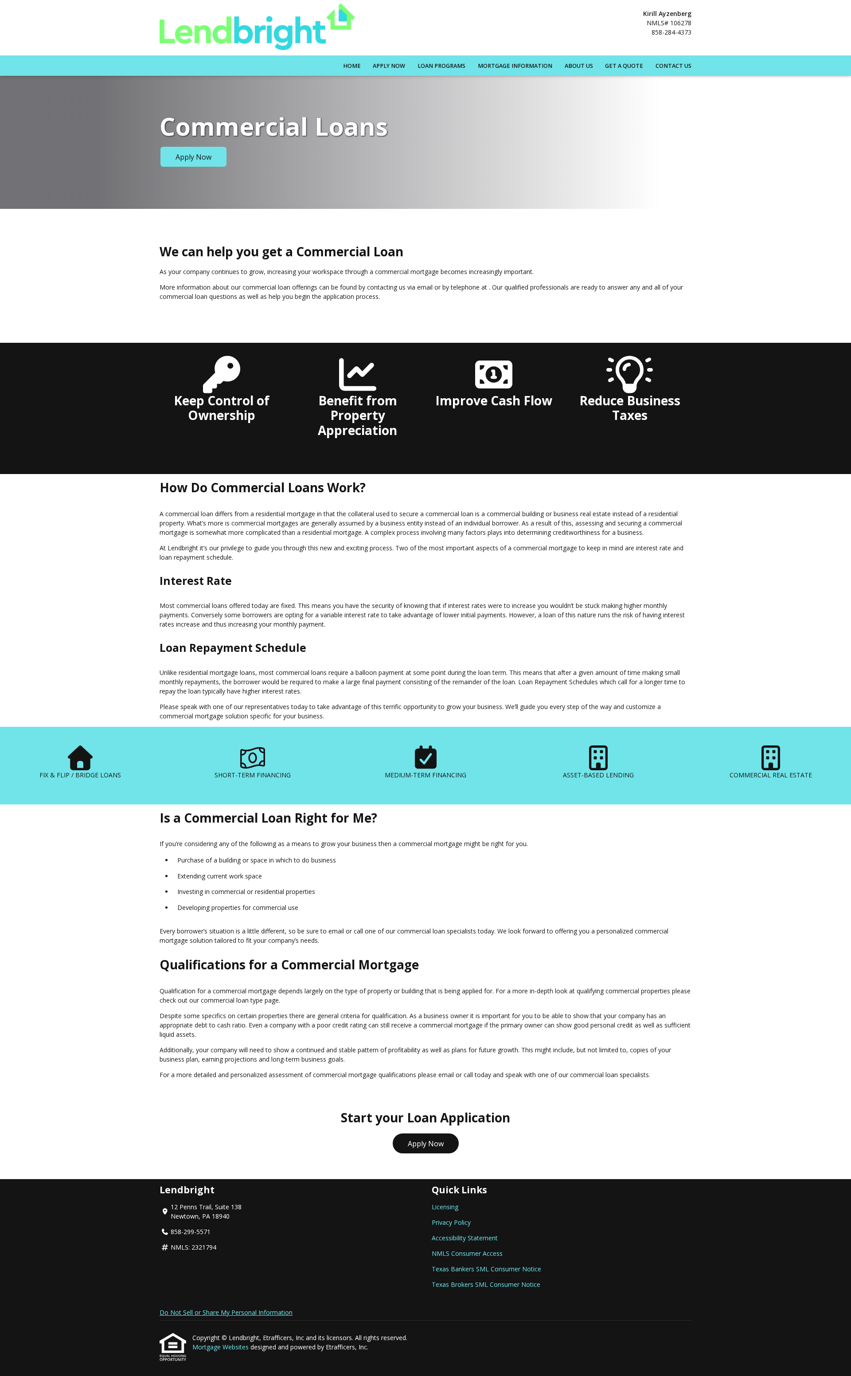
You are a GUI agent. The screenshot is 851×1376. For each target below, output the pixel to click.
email (446, 1074)
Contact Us (673, 66)
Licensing (445, 1207)
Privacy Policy (451, 1222)
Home (352, 66)
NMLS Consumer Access (467, 1253)
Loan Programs (441, 66)
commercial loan (225, 1000)
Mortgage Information (515, 66)
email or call (345, 931)
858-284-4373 (671, 32)
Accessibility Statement (465, 1238)
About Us (579, 66)
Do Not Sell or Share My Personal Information (226, 1312)
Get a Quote (624, 66)
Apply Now (389, 66)
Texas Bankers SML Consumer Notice (486, 1269)
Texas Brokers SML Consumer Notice (486, 1284)
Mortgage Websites (221, 1347)
